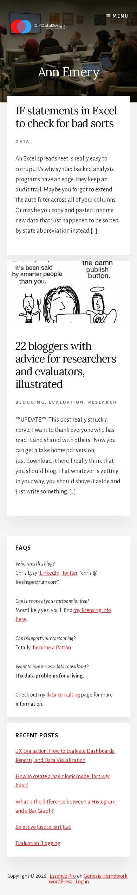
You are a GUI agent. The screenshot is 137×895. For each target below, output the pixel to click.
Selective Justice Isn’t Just (43, 827)
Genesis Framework (106, 876)
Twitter (69, 573)
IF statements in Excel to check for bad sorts (66, 117)
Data (22, 141)
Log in (82, 881)
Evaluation (66, 402)
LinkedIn (49, 573)
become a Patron (52, 647)
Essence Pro (63, 876)
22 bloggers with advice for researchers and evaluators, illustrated (65, 365)
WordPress (60, 881)
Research (102, 402)
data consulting (63, 695)
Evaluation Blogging (37, 843)
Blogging (30, 402)
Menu (121, 16)
